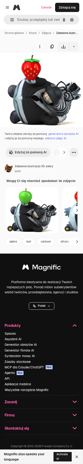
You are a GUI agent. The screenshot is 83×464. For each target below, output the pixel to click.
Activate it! (62, 456)
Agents (14, 373)
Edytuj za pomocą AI (31, 152)
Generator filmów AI (19, 350)
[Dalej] (64, 152)
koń (29, 241)
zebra (13, 241)
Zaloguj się (67, 7)
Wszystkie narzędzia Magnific (27, 390)
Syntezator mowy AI (20, 356)
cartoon (46, 241)
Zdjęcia (46, 33)
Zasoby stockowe (18, 362)
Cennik (46, 7)
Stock (33, 33)
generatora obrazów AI (63, 134)
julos (18, 171)
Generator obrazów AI (21, 345)
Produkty (13, 325)
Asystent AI (13, 339)
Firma (10, 414)
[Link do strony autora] (9, 169)
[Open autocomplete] (10, 19)
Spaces (10, 333)
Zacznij (11, 401)
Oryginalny (32, 62)
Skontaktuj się (17, 428)
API (7, 378)
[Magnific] (41, 268)
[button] (41, 306)
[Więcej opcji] (39, 46)
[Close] (76, 457)
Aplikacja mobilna (18, 384)
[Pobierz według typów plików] (73, 46)
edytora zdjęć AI (55, 138)
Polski (41, 306)
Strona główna (14, 33)
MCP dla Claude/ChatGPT (28, 367)
